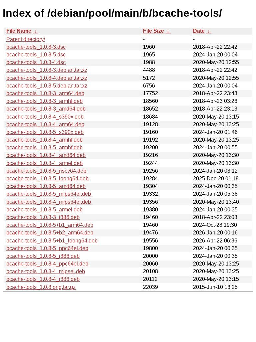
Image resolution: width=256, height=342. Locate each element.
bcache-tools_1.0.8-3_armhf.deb (44, 101)
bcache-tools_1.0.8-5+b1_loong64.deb (52, 240)
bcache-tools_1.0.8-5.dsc (36, 54)
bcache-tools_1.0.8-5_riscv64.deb (46, 171)
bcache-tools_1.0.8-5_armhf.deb (44, 147)
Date (199, 31)
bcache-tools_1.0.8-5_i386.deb (43, 256)
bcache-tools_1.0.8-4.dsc (36, 62)
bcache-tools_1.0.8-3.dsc (36, 47)
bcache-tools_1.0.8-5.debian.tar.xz (46, 86)
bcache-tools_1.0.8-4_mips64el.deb (48, 202)
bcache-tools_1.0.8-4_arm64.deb (45, 124)
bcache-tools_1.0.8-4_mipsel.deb (45, 271)
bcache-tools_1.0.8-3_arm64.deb (45, 93)
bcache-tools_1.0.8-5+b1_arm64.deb (49, 225)
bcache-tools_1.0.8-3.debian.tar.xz (46, 70)
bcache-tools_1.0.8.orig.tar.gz (41, 287)
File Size (153, 31)
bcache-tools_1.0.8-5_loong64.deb (47, 178)
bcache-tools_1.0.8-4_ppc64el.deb (47, 264)
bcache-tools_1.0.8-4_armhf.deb (44, 140)
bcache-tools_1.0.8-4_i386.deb (43, 279)
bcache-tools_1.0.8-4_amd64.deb (46, 155)
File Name (18, 31)
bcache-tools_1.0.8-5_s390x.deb (45, 132)
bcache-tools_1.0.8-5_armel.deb (44, 209)
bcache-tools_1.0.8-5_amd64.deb (46, 186)
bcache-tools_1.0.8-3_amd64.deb (46, 109)
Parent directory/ (25, 39)
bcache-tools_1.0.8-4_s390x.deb (45, 117)
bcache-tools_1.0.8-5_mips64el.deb (48, 194)
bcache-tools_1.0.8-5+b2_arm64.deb (49, 232)
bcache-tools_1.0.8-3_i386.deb (43, 217)
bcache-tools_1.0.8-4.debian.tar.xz (46, 78)
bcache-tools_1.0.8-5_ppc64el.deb (47, 248)
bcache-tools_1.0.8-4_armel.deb (44, 163)
